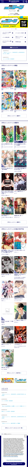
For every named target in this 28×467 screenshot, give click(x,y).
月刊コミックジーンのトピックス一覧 (13, 428)
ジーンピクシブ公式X (19, 32)
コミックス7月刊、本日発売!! (8, 59)
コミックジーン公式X (7, 33)
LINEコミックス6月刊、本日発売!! (8, 411)
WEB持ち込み (18, 41)
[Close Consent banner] (26, 436)
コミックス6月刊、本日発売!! (7, 400)
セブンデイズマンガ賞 (7, 42)
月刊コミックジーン (19, 37)
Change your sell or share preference (10, 456)
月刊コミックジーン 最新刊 (13, 222)
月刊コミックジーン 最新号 (13, 115)
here (9, 444)
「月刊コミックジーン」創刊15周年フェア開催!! (10, 423)
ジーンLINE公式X (6, 37)
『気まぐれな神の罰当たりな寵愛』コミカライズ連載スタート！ (13, 406)
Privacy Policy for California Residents (14, 460)
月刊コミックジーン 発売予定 (13, 373)
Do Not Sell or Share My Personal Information (14, 464)
